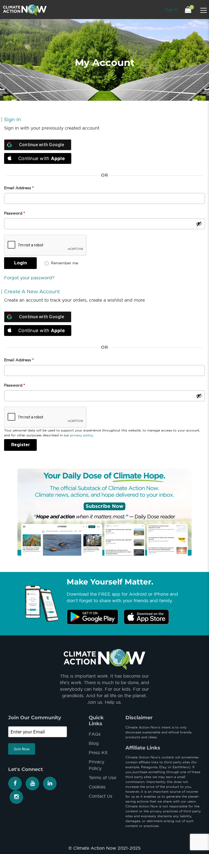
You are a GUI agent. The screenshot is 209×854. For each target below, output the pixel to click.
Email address (19, 360)
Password (14, 213)
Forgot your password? (29, 277)
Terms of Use (102, 777)
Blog (94, 743)
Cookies (97, 786)
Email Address (19, 188)
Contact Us (100, 796)
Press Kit (98, 752)
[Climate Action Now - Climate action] (24, 9)
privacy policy (81, 435)
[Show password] (199, 224)
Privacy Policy (96, 765)
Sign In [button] (171, 9)
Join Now (22, 748)
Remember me (64, 263)
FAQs (95, 733)
